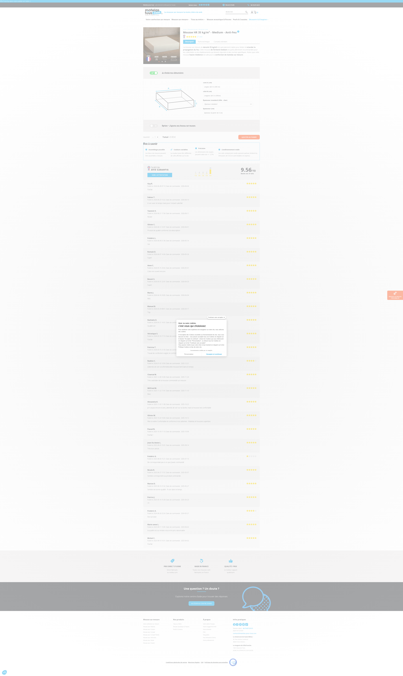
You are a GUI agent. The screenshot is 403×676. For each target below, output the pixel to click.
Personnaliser (188, 354)
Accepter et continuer (214, 354)
